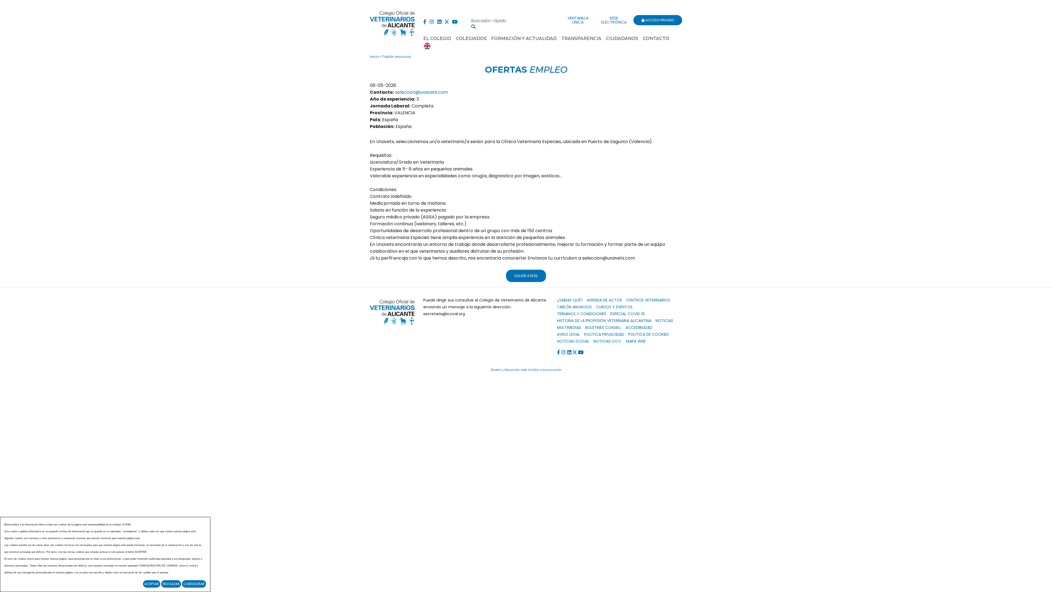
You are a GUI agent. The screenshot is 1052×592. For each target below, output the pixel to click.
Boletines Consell (603, 327)
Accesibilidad (638, 327)
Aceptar (151, 584)
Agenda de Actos (604, 300)
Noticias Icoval (573, 341)
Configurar (194, 584)
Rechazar (171, 584)
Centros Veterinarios (648, 300)
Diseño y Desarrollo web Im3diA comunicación (526, 370)
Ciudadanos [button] (622, 38)
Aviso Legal (568, 334)
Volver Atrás (526, 276)
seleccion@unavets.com (421, 92)
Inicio (374, 56)
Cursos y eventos (614, 307)
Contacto (656, 38)
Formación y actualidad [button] (524, 38)
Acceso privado (659, 20)
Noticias (664, 320)
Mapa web (635, 341)
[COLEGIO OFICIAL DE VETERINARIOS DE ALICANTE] (392, 22)
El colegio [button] (437, 38)
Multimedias (569, 327)
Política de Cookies (648, 334)
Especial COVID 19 (627, 314)
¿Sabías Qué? (570, 300)
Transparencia (581, 38)
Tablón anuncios (396, 56)
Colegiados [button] (471, 38)
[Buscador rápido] (473, 26)
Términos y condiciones (581, 314)
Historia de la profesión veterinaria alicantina (604, 320)
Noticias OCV (607, 341)
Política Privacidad (604, 334)
